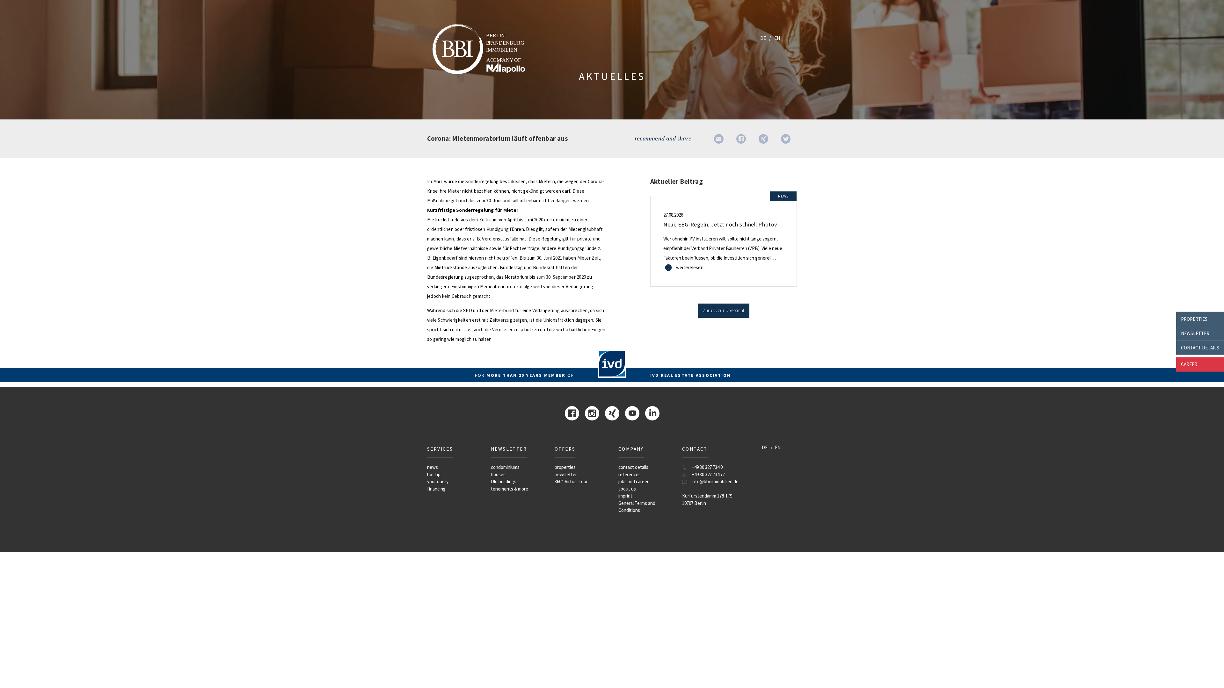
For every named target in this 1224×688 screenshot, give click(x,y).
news (432, 467)
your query (437, 481)
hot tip (434, 474)
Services (440, 449)
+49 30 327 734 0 (707, 467)
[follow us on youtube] (632, 413)
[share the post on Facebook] (741, 138)
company (631, 449)
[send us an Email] (719, 138)
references (629, 474)
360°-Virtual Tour (571, 481)
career (1189, 364)
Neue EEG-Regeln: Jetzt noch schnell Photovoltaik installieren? (743, 224)
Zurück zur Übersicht (724, 310)
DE (763, 38)
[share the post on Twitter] (785, 138)
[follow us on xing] (612, 413)
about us (627, 489)
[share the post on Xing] (763, 138)
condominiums (505, 467)
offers (565, 449)
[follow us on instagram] (592, 413)
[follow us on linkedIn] (652, 413)
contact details (1200, 347)
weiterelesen (689, 267)
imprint (625, 496)
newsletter (1195, 333)
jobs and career (633, 481)
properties (1194, 319)
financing (436, 489)
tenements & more (509, 489)
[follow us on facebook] (572, 413)
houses (498, 474)
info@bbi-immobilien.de (715, 481)
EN (777, 38)
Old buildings (503, 481)
